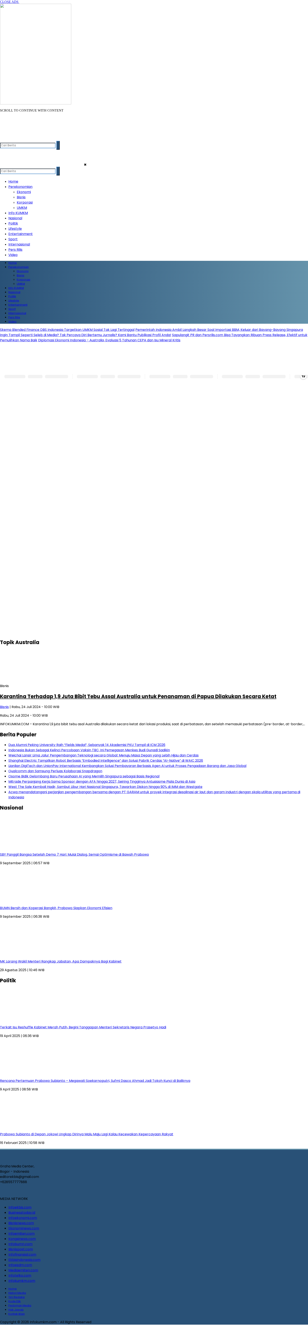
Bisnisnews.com (21, 1223)
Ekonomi (24, 192)
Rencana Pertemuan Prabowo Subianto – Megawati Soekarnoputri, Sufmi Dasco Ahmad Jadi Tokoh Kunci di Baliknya (95, 1080)
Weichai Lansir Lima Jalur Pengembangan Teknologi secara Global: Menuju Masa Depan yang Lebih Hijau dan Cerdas (103, 755)
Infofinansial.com (22, 1254)
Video (13, 254)
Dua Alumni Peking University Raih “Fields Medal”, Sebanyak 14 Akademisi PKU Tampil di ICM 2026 (86, 744)
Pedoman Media (19, 1305)
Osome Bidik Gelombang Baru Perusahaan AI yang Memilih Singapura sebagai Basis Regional (83, 776)
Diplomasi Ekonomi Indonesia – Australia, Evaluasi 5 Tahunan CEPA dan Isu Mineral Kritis (109, 340)
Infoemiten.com (21, 1233)
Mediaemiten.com (23, 1270)
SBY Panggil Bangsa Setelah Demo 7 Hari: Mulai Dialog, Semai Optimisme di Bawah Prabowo (74, 854)
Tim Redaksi (16, 1297)
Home (13, 181)
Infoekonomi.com (22, 1217)
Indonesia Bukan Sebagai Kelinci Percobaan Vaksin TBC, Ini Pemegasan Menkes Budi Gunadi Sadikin (89, 750)
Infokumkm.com (21, 1280)
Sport (13, 239)
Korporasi (25, 202)
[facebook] (3, 139)
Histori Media (17, 1293)
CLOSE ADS (9, 2)
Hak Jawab (16, 1310)
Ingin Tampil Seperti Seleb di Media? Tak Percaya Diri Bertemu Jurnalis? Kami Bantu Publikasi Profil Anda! (85, 335)
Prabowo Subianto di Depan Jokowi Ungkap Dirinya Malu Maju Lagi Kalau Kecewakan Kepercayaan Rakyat (86, 1134)
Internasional (19, 244)
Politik (13, 223)
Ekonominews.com (23, 1228)
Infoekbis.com (19, 1207)
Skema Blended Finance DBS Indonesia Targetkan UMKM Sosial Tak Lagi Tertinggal (67, 329)
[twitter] (12, 139)
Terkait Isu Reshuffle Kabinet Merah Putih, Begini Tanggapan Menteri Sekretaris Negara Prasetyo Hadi (83, 1027)
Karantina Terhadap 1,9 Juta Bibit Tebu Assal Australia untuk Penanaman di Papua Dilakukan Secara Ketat (138, 696)
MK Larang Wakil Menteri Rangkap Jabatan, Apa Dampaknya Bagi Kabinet (61, 961)
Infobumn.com (20, 1244)
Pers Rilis (15, 249)
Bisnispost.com (20, 1249)
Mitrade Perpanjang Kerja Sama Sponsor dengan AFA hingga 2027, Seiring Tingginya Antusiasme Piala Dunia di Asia (101, 781)
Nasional (15, 218)
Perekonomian (20, 186)
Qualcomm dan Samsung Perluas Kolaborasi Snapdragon (55, 771)
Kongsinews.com (22, 1238)
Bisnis (21, 197)
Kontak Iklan (16, 1314)
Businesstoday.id (21, 1212)
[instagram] (20, 139)
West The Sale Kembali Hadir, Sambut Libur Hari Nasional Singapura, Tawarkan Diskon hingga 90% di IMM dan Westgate (105, 786)
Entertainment (20, 233)
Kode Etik (14, 1301)
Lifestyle (15, 228)
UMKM (22, 207)
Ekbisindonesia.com (24, 1259)
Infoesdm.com (20, 1265)
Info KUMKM (18, 213)
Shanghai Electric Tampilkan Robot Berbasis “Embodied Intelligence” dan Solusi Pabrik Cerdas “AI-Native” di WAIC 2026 (105, 760)
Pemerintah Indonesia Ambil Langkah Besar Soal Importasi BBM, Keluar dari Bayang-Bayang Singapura (219, 329)
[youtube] (28, 139)
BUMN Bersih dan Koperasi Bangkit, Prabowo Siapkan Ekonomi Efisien (56, 908)
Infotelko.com (19, 1275)
